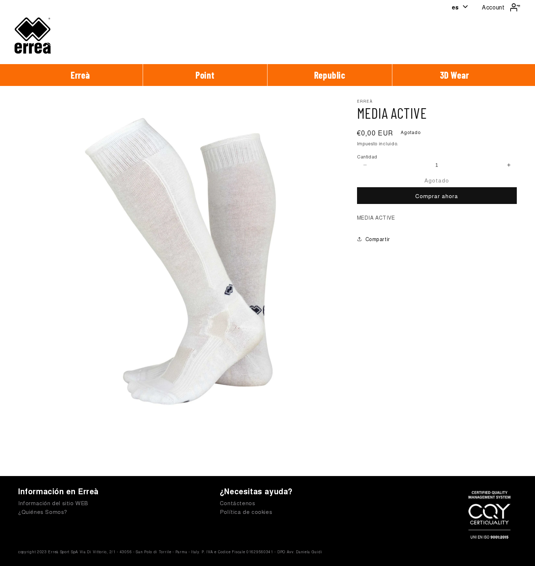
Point (204, 74)
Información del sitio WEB (53, 503)
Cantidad (367, 156)
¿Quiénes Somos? (42, 511)
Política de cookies (246, 511)
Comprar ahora (436, 196)
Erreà (80, 74)
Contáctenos (237, 503)
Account (493, 7)
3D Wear (454, 74)
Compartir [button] (377, 239)
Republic (329, 74)
